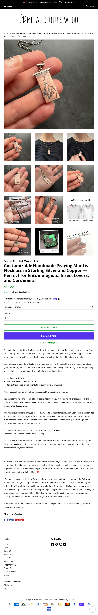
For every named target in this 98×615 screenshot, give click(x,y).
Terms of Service (10, 571)
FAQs (6, 588)
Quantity (7, 313)
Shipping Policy (10, 564)
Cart (92, 6)
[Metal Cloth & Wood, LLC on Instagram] (60, 545)
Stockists (7, 558)
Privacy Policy (9, 568)
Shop (6, 548)
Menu (9, 6)
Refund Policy (9, 561)
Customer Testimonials (12, 581)
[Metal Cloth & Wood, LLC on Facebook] (52, 545)
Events (6, 575)
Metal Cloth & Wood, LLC (48, 599)
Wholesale (8, 585)
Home (6, 33)
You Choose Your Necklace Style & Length (22, 302)
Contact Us (8, 551)
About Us (7, 554)
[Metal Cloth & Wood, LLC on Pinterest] (56, 545)
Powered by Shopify (66, 599)
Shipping (7, 292)
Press (6, 578)
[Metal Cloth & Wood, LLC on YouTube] (64, 545)
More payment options (49, 343)
